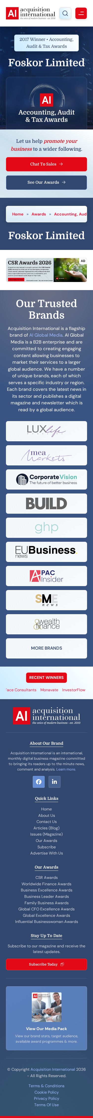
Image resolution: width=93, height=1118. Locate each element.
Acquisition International (53, 1069)
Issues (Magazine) (46, 834)
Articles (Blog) (46, 828)
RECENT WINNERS (46, 677)
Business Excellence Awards (46, 890)
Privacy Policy (46, 1098)
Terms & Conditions (46, 1085)
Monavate (44, 689)
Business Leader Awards (46, 896)
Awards (38, 214)
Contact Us (46, 821)
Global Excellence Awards (46, 915)
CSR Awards (46, 877)
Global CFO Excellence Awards (46, 909)
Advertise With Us (46, 853)
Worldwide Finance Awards (46, 884)
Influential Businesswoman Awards (46, 921)
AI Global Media (45, 335)
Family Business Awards (47, 902)
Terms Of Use (46, 1104)
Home (18, 214)
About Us (46, 815)
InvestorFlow (68, 689)
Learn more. (66, 769)
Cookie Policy (46, 1092)
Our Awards (46, 840)
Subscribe (46, 847)
